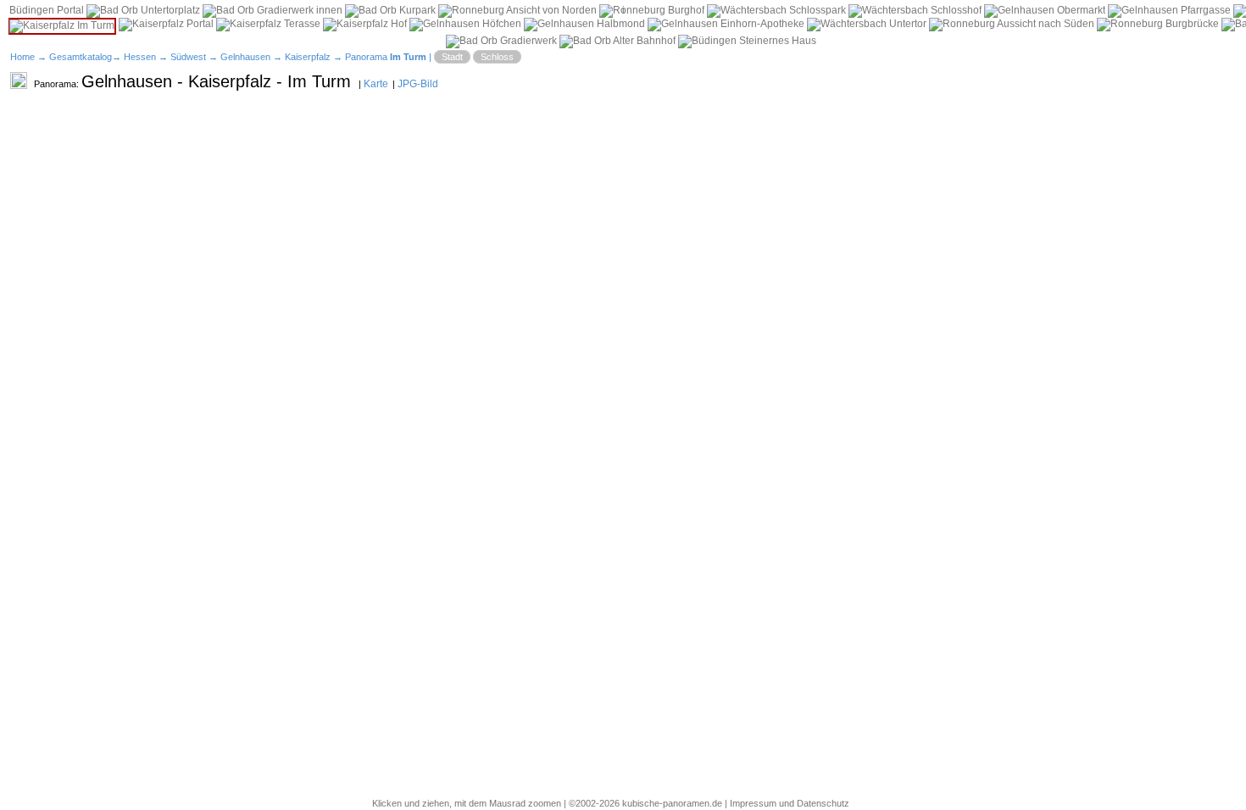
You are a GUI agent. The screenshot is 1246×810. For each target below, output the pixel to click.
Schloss (497, 57)
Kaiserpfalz (308, 57)
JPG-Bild (418, 84)
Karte (376, 84)
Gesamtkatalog (80, 57)
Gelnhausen (245, 57)
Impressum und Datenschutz (789, 803)
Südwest (188, 57)
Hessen (140, 57)
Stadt (452, 57)
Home (22, 57)
